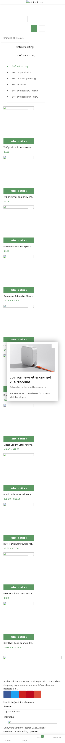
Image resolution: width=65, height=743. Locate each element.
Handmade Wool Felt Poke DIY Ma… (18, 494)
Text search (7, 35)
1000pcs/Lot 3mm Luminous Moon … (18, 147)
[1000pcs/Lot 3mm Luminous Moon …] (18, 121)
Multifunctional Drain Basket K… (18, 593)
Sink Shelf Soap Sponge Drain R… (18, 643)
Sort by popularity (21, 72)
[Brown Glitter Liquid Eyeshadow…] (18, 220)
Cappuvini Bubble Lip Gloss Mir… (18, 296)
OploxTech (34, 731)
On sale (11, 31)
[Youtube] (22, 694)
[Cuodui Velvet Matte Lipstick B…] (18, 320)
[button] (26, 73)
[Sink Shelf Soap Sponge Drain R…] (18, 617)
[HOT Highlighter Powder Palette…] (18, 518)
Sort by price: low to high (25, 90)
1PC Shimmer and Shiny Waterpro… (18, 196)
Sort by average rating (24, 78)
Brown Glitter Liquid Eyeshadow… (18, 246)
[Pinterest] (30, 694)
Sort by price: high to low (25, 96)
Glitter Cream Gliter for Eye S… (18, 444)
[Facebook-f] (7, 694)
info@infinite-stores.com (23, 702)
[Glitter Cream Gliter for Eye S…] (18, 419)
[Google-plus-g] (37, 694)
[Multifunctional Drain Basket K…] (18, 567)
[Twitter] (15, 694)
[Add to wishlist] (31, 109)
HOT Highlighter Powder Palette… (18, 543)
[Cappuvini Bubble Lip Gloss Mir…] (18, 270)
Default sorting (20, 66)
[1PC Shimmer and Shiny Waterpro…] (18, 171)
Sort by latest (19, 84)
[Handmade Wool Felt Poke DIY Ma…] (18, 468)
